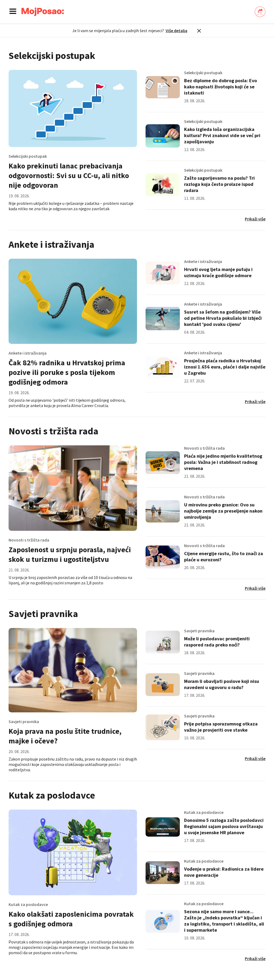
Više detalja (176, 30)
